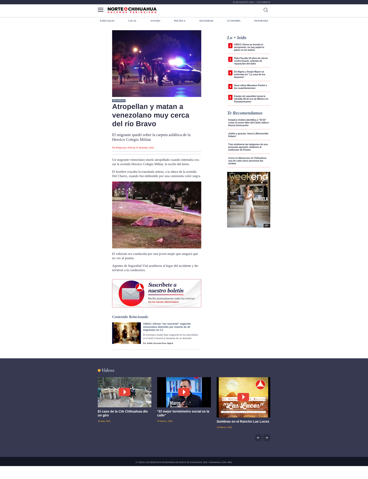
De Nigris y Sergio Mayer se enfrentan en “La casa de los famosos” (249, 74)
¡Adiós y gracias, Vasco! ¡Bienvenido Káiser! (248, 135)
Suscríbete (263, 2)
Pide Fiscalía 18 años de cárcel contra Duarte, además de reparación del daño (251, 61)
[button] (266, 437)
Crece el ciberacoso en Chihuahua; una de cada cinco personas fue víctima (247, 161)
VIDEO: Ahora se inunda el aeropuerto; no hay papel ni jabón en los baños (249, 47)
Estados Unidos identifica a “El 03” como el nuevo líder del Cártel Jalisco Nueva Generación (248, 123)
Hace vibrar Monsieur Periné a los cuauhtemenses (250, 86)
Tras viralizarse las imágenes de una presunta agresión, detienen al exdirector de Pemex (248, 147)
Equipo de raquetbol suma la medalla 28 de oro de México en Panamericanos (251, 99)
